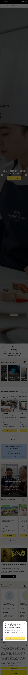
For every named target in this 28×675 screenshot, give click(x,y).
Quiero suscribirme (15, 638)
